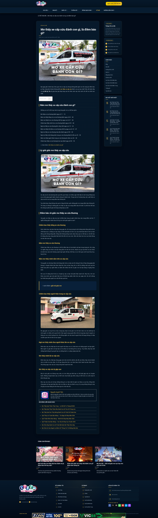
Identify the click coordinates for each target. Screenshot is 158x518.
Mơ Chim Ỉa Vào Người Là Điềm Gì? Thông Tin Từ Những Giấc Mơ (60, 428)
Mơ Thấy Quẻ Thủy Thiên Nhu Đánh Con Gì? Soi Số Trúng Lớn (58, 409)
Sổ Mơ (85, 493)
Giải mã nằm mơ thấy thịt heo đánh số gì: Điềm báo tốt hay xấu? (51, 464)
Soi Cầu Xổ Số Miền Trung (112, 85)
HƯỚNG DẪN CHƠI (109, 10)
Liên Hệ (58, 507)
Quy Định (59, 503)
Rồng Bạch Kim (86, 10)
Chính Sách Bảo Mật (61, 493)
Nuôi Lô (64, 10)
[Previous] (38, 457)
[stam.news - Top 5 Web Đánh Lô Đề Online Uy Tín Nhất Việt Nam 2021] (41, 3)
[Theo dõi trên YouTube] (122, 505)
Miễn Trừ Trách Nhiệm (61, 500)
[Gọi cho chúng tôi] (119, 505)
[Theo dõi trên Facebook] (109, 505)
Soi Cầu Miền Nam (87, 503)
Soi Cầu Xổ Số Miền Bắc (111, 80)
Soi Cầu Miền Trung (88, 507)
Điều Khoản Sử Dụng (61, 496)
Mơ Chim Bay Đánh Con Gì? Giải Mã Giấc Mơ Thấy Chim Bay (58, 425)
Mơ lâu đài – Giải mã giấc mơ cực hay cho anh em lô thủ (110, 464)
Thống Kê (74, 10)
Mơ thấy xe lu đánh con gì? (56, 145)
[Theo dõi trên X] (113, 505)
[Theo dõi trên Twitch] (129, 505)
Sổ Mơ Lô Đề (44, 25)
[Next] (119, 457)
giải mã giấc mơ (56, 286)
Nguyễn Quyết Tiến (55, 37)
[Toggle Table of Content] (49, 98)
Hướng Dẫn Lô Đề (110, 69)
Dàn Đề (55, 10)
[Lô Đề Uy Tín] (28, 488)
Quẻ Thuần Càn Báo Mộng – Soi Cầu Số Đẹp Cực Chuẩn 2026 (58, 422)
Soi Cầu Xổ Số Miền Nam (111, 83)
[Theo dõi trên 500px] (126, 505)
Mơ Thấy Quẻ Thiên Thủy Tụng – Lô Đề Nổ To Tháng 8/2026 (58, 406)
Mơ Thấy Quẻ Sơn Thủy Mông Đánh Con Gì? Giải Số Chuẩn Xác (59, 412)
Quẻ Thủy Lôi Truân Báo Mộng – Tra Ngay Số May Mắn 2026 (58, 415)
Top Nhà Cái (108, 91)
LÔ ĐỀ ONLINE (42, 16)
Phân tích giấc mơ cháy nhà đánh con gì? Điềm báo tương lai (80, 464)
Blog (107, 64)
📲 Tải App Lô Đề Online (114, 3)
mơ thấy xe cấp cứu (66, 89)
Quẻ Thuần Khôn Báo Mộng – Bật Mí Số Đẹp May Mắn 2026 (58, 418)
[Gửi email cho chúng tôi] (116, 505)
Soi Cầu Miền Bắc (87, 500)
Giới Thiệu (59, 490)
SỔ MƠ (98, 10)
